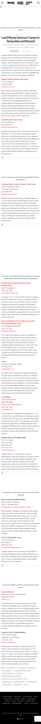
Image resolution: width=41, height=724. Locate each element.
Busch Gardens (10, 668)
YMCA (3, 361)
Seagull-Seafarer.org (8, 642)
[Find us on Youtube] (18, 719)
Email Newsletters (17, 703)
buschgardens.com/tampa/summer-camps (16, 507)
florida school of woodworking (11, 676)
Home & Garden (27, 697)
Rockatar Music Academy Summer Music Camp (18, 184)
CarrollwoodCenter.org (9, 127)
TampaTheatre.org (7, 87)
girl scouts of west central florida (12, 679)
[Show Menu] (2, 3)
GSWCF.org (5, 599)
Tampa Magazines (34, 713)
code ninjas (19, 673)
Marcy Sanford (14, 51)
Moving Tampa (8, 699)
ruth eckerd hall (32, 681)
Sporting (17, 699)
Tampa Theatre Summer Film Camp (14, 79)
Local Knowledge (7, 697)
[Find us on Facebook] (20, 719)
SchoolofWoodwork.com (9, 293)
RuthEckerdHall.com (8, 331)
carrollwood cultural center (22, 670)
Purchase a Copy (29, 701)
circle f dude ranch (8, 673)
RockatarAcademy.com (9, 194)
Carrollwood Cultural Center (12, 120)
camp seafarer (31, 668)
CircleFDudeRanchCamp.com (11, 547)
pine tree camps (7, 681)
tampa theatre (18, 684)
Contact (26, 703)
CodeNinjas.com (6, 409)
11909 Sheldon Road (8, 399)
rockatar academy (19, 681)
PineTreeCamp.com (8, 450)
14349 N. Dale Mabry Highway (11, 404)
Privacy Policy (34, 703)
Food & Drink (17, 697)
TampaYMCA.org (7, 369)
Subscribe (20, 701)
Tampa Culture (31, 699)
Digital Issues (6, 703)
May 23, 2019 (26, 51)
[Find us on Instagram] (22, 719)
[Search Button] (38, 3)
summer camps (7, 684)
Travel (35, 697)
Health (23, 699)
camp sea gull (21, 668)
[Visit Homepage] (20, 3)
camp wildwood (7, 670)
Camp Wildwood (7, 592)
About (14, 701)
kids (25, 679)
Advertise (7, 701)
